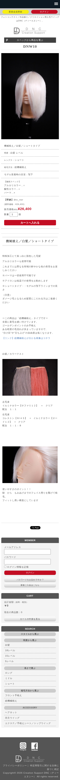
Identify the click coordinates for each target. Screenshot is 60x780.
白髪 (7, 645)
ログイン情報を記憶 (17, 567)
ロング (8, 673)
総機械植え (11, 700)
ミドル (8, 678)
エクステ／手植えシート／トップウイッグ (28, 723)
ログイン (44, 12)
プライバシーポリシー (15, 765)
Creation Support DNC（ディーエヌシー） (30, 31)
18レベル (10, 650)
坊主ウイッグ (12, 718)
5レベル (9, 661)
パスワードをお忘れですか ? (30, 580)
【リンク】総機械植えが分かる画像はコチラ (26, 338)
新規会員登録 (15, 12)
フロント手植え (13, 695)
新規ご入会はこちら (30, 585)
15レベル (10, 655)
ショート (10, 683)
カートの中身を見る (30, 619)
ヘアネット (11, 712)
